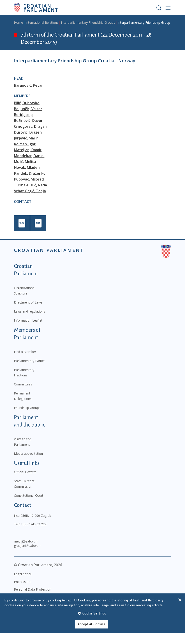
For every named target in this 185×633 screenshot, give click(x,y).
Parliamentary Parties (29, 361)
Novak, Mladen (27, 167)
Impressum (22, 582)
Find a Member (25, 352)
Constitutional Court (28, 495)
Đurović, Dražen (28, 132)
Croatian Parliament (40, 7)
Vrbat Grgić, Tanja (30, 190)
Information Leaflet (28, 320)
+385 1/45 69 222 (33, 524)
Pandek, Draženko (30, 173)
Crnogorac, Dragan (30, 126)
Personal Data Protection (32, 589)
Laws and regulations (29, 311)
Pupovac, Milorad (29, 179)
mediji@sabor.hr (26, 541)
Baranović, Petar (28, 85)
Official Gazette (25, 472)
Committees (23, 384)
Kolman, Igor (25, 143)
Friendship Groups (27, 408)
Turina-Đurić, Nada (30, 185)
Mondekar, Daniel (29, 155)
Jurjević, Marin (26, 138)
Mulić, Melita (25, 161)
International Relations (41, 22)
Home (18, 22)
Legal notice (23, 574)
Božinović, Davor (28, 120)
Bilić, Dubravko (26, 102)
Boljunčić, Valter (28, 108)
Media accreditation (28, 453)
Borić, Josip (23, 114)
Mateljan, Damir (28, 149)
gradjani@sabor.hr (27, 545)
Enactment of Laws (28, 302)
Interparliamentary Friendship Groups (88, 22)
